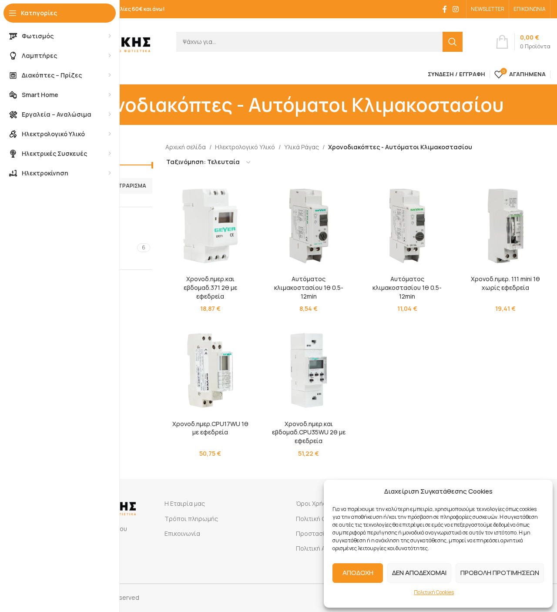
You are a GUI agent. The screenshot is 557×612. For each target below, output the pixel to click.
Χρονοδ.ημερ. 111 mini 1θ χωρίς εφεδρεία (505, 283)
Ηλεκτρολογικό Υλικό (245, 147)
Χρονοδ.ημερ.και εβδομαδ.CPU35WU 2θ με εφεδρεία (309, 432)
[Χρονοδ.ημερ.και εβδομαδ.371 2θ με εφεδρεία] (210, 226)
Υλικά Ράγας (301, 147)
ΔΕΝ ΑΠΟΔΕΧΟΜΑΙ (419, 572)
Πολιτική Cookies (434, 592)
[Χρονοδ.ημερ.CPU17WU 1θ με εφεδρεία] (210, 370)
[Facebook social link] (445, 9)
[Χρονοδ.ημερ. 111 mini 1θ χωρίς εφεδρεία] (505, 226)
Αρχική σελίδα (185, 147)
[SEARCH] (453, 42)
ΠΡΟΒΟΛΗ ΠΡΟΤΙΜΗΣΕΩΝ (499, 572)
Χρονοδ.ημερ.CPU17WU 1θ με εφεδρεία (210, 428)
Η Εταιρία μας (184, 503)
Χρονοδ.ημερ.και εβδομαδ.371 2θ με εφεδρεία (210, 287)
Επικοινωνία (182, 533)
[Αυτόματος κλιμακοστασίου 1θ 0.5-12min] (308, 226)
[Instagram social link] (456, 9)
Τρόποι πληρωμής (191, 518)
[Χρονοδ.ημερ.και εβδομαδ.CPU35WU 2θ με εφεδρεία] (308, 370)
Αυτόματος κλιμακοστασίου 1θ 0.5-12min (308, 287)
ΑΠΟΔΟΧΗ (357, 572)
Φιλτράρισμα (128, 185)
